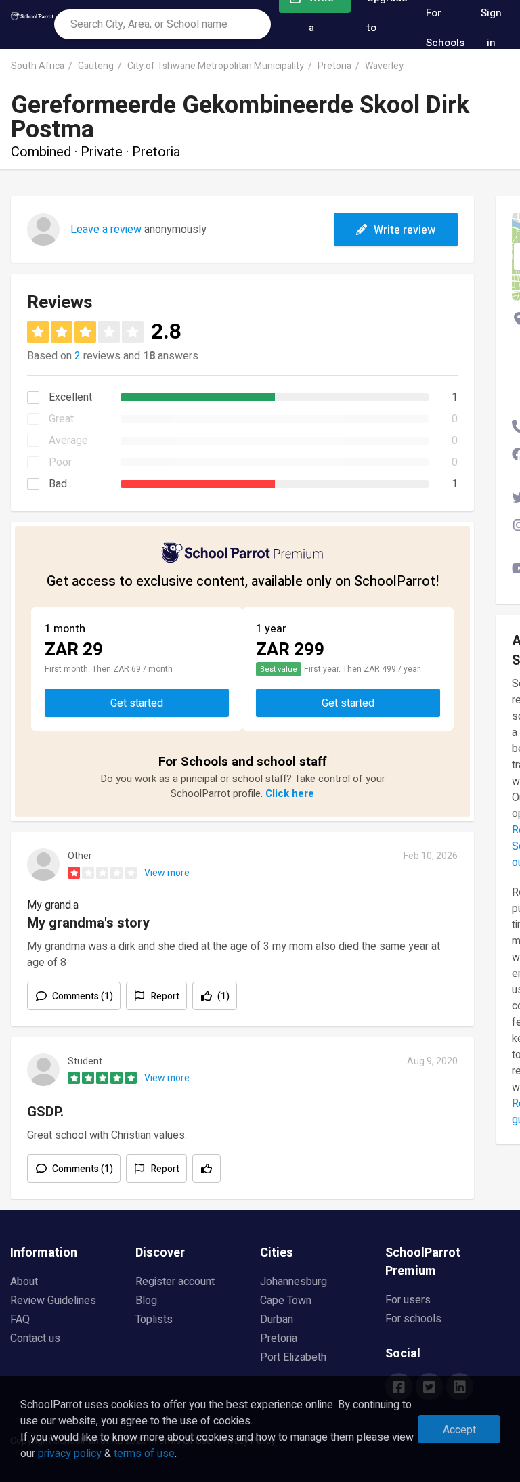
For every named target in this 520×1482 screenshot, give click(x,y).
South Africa (37, 66)
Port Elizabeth (293, 1357)
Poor (60, 462)
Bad (58, 484)
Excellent (70, 397)
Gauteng (96, 66)
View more (167, 873)
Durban (276, 1319)
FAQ (20, 1319)
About (24, 1281)
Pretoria (334, 66)
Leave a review (106, 229)
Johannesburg (293, 1281)
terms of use (144, 1453)
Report (165, 996)
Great (61, 419)
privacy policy (70, 1453)
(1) (223, 996)
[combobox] (162, 24)
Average (68, 441)
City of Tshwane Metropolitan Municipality (215, 66)
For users (408, 1300)
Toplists (154, 1319)
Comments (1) (82, 996)
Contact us (35, 1338)
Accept (459, 1430)
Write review (404, 230)
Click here (289, 793)
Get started (136, 703)
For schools (413, 1319)
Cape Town (285, 1300)
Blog (146, 1300)
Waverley (384, 66)
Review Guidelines (53, 1300)
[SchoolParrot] (32, 24)
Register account (175, 1281)
